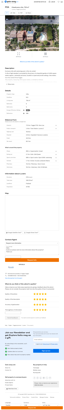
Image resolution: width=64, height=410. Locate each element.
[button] (56, 125)
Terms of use (46, 344)
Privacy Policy (25, 397)
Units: (43, 402)
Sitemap (52, 397)
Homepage (36, 367)
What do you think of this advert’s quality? (32, 61)
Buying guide (36, 372)
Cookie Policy (34, 397)
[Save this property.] (7, 13)
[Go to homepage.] (11, 2)
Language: (8, 402)
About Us (7, 367)
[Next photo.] (56, 33)
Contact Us (8, 370)
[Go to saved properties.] (58, 2)
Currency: (26, 402)
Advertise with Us (40, 2)
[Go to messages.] (62, 2)
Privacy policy (54, 344)
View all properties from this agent (13, 278)
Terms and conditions (15, 397)
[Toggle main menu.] (2, 2)
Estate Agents (9, 382)
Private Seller (9, 385)
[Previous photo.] (8, 33)
